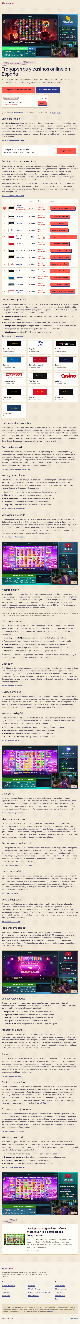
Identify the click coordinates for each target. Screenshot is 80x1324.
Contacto (58, 1292)
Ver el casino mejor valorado (13, 141)
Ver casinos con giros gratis (13, 813)
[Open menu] (76, 3)
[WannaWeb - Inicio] (10, 3)
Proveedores (6, 1295)
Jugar (42, 103)
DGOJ (43, 1103)
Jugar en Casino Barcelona (18, 90)
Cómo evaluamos (55, 113)
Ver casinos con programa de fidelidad (17, 865)
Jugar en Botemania (60, 277)
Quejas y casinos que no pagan (39, 1292)
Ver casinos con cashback (12, 686)
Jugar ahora (66, 151)
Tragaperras (6, 1292)
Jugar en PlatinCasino (61, 250)
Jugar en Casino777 (60, 244)
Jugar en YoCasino (59, 264)
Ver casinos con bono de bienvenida (16, 469)
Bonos (4, 1289)
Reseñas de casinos (48, 90)
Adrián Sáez (18, 113)
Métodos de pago (34, 1289)
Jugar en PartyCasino (60, 257)
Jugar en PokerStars (60, 216)
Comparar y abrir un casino (12, 336)
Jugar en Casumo (59, 223)
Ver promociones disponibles (13, 509)
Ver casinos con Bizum (10, 741)
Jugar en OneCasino (60, 271)
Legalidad (31, 1285)
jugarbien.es (50, 1311)
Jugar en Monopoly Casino (62, 291)
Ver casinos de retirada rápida (13, 537)
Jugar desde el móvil (10, 893)
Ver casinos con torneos (11, 1076)
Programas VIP (33, 1295)
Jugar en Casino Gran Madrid (63, 237)
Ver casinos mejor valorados (13, 1131)
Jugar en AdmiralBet (60, 284)
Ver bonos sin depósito (11, 922)
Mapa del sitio (60, 1295)
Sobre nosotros (60, 1285)
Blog (56, 1299)
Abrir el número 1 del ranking (13, 195)
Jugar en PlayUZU (59, 230)
